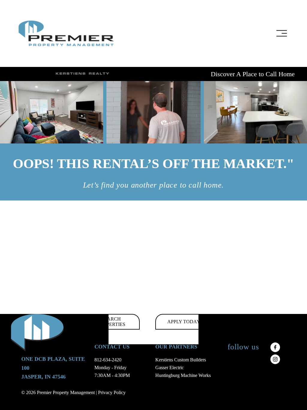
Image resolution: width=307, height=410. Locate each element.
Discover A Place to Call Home (253, 74)
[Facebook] (275, 347)
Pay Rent (256, 321)
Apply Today (183, 321)
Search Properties (111, 321)
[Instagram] (275, 359)
